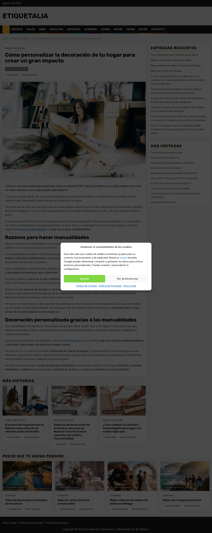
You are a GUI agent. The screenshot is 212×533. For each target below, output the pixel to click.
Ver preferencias (127, 278)
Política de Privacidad (110, 285)
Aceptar (84, 278)
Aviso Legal (129, 285)
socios (123, 257)
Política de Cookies (86, 285)
